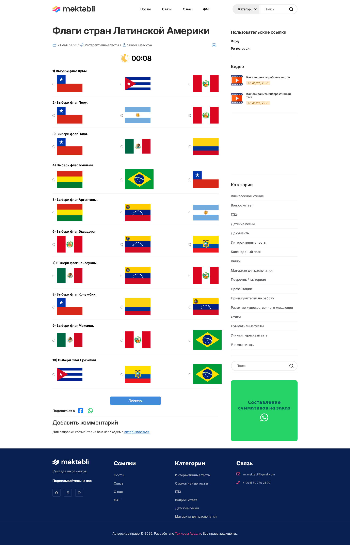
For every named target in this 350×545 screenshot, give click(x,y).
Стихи (236, 317)
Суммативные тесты (247, 326)
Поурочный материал (248, 279)
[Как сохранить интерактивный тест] (237, 98)
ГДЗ (234, 215)
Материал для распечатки (252, 270)
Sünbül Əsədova (139, 45)
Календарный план (246, 252)
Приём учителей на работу (252, 298)
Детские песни (243, 224)
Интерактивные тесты (102, 45)
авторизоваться (136, 432)
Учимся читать (242, 345)
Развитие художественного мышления (262, 307)
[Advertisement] (264, 146)
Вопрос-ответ (242, 205)
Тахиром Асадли (188, 533)
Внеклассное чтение (247, 196)
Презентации (241, 289)
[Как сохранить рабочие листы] (237, 80)
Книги (236, 261)
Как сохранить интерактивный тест (268, 95)
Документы (240, 233)
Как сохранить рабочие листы (268, 77)
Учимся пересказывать (249, 335)
